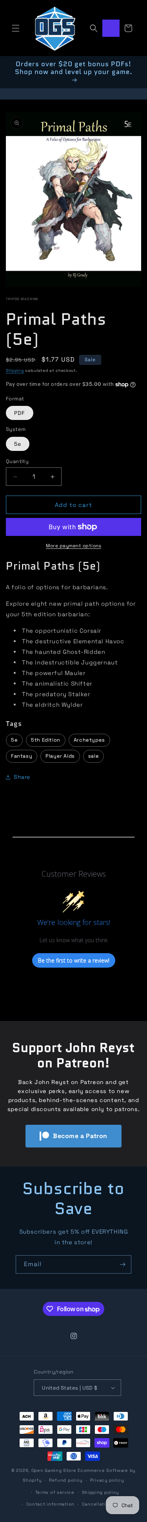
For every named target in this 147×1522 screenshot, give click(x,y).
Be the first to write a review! (73, 960)
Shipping (15, 370)
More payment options (73, 546)
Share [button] (22, 776)
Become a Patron (80, 1136)
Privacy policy (107, 1480)
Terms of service (54, 1492)
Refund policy (66, 1480)
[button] (15, 28)
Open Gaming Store (53, 1470)
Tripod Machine (22, 299)
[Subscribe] (122, 1264)
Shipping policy (101, 1492)
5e (17, 443)
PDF (19, 412)
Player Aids (60, 756)
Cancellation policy (105, 1504)
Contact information (50, 1504)
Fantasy (21, 756)
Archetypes (89, 740)
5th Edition (45, 740)
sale (93, 756)
